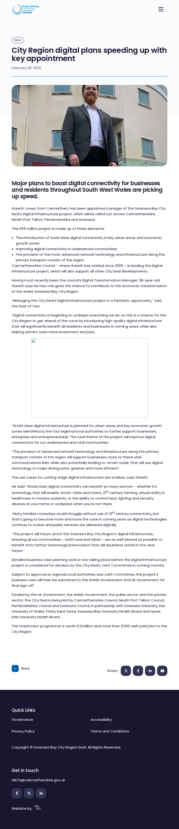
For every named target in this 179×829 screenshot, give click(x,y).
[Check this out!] (162, 671)
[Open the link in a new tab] (17, 793)
